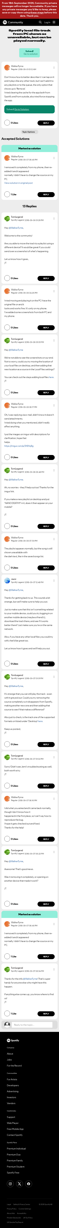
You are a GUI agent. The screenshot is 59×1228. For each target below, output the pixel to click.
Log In (47, 22)
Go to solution (31, 53)
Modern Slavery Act (14, 1218)
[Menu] (54, 22)
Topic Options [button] (28, 131)
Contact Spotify (15, 1134)
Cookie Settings (25, 1209)
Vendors (11, 1103)
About (10, 1053)
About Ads (11, 1213)
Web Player (12, 1123)
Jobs (9, 1059)
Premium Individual (16, 1148)
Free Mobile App (15, 1129)
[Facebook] (28, 1183)
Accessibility (21, 1213)
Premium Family (15, 1160)
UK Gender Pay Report (15, 1222)
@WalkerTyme (16, 227)
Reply (46, 123)
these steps (37, 12)
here (51, 377)
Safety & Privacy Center (21, 1204)
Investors (11, 1097)
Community (15, 22)
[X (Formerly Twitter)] (19, 1183)
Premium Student (15, 1166)
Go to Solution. (21, 109)
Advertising (12, 1091)
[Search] (40, 22)
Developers (13, 1085)
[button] (54, 68)
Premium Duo (14, 1154)
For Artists (12, 1079)
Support (11, 1117)
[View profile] (7, 67)
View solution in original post (18, 182)
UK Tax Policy (28, 1218)
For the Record (14, 1065)
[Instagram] (10, 1183)
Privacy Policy (11, 1209)
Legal (9, 1204)
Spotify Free (13, 1172)
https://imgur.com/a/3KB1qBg (19, 445)
